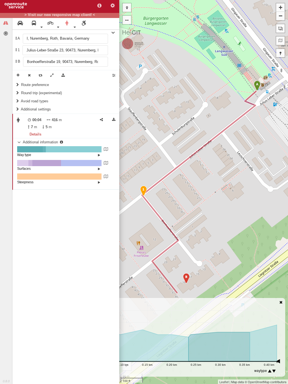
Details (35, 134)
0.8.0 (6, 381)
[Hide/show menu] (127, 20)
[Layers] (280, 41)
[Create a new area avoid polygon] (280, 28)
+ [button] (280, 7)
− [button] (280, 15)
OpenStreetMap (258, 382)
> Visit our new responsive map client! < (59, 15)
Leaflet (224, 382)
